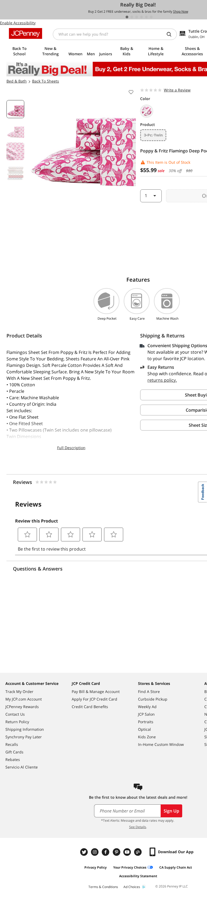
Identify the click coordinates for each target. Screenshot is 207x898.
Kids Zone (147, 736)
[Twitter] (84, 852)
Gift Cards (14, 751)
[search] (171, 34)
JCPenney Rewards (22, 706)
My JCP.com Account (23, 699)
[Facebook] (106, 852)
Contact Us (15, 714)
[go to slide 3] (136, 17)
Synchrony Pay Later (23, 736)
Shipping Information (24, 729)
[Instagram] (95, 852)
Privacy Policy (95, 867)
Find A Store (149, 691)
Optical (144, 729)
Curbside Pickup (152, 699)
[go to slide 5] (146, 17)
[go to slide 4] (141, 17)
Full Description (71, 447)
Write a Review (177, 90)
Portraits (145, 721)
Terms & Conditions (103, 887)
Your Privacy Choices (129, 867)
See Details (137, 827)
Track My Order (19, 691)
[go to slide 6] (151, 17)
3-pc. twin (153, 135)
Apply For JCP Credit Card (94, 699)
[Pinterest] (117, 852)
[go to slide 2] (131, 17)
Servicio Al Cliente (21, 767)
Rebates (12, 759)
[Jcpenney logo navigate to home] (25, 33)
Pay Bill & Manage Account (96, 691)
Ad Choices (131, 887)
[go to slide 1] (127, 17)
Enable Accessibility (18, 22)
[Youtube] (127, 852)
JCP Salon (146, 714)
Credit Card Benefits (90, 706)
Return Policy (17, 721)
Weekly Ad (147, 706)
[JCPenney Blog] (138, 852)
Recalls (11, 744)
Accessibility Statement (138, 876)
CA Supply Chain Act (175, 867)
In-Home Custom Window (161, 744)
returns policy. (162, 380)
